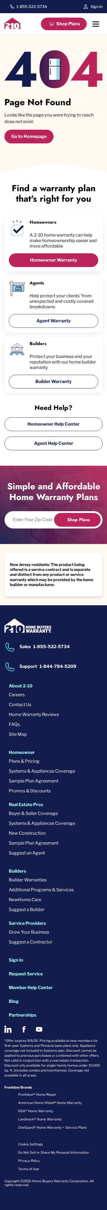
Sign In (97, 6)
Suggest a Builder (26, 909)
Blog (14, 1001)
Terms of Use (28, 1169)
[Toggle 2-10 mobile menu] (96, 24)
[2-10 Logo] (12, 27)
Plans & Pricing (24, 761)
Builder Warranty (53, 381)
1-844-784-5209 (58, 666)
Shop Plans (68, 23)
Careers (17, 694)
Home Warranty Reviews (34, 714)
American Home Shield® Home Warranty (50, 1103)
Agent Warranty (53, 320)
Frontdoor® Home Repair (37, 1094)
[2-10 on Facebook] (23, 1029)
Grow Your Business (29, 932)
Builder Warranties (28, 879)
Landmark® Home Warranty (40, 1119)
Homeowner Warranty (53, 260)
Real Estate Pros (26, 804)
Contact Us (20, 704)
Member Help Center (31, 987)
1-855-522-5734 (31, 6)
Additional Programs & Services (41, 889)
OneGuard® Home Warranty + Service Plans (52, 1127)
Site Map (18, 734)
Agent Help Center (53, 443)
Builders (17, 871)
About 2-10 (20, 686)
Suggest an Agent (27, 853)
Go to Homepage (29, 136)
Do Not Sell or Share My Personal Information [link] (53, 1152)
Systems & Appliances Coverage (42, 771)
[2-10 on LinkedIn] (8, 1029)
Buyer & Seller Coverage (33, 813)
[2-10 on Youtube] (39, 1029)
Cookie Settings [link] (30, 1144)
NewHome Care (25, 899)
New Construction (27, 833)
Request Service (26, 973)
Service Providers (27, 923)
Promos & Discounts (30, 790)
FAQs (14, 724)
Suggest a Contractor (30, 942)
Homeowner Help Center (53, 424)
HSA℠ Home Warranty (35, 1111)
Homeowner (22, 752)
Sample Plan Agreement (33, 781)
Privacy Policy (29, 1161)
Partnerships (22, 1015)
